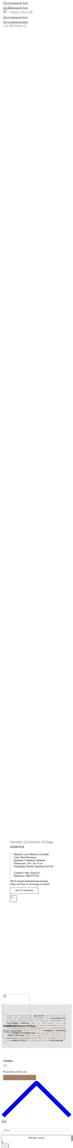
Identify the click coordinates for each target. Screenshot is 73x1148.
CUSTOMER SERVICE (17, 1023)
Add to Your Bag (24, 891)
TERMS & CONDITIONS (24, 1033)
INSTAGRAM (57, 1041)
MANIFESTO (12, 1026)
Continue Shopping (19, 1077)
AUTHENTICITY (58, 1018)
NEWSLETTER (19, 1041)
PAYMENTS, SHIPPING (54, 1031)
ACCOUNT (39, 1016)
